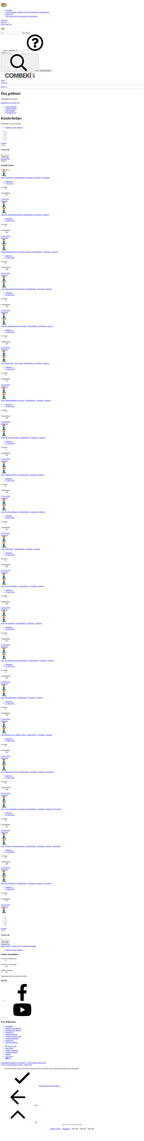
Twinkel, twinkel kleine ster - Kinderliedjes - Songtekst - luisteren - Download (33, 846)
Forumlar (8, 10)
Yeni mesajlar (33, 12)
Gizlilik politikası (11, 1052)
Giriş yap (4, 83)
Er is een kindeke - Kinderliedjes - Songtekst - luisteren (24, 586)
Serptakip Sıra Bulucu (13, 1030)
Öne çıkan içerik (11, 16)
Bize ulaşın (9, 1048)
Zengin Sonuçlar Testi (13, 1036)
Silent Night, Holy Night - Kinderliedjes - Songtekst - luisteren (27, 363)
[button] (35, 50)
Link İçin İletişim (11, 1042)
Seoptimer (9, 1026)
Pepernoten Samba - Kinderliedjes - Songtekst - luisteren (25, 438)
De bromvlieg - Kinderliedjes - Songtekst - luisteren (23, 623)
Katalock (66, 1128)
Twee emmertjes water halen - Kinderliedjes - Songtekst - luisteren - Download (33, 809)
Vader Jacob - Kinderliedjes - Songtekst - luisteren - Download (27, 178)
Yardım (8, 1054)
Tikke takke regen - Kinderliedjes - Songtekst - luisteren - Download (29, 772)
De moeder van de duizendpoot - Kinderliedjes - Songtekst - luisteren (29, 660)
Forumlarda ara (43, 12)
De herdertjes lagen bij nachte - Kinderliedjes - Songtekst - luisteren (29, 326)
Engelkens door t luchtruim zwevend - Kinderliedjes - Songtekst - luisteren (31, 252)
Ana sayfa (9, 1056)
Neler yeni (9, 14)
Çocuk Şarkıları (11, 12)
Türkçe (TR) (12, 1046)
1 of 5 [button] (3, 145)
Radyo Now (55, 1128)
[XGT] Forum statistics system (16, 1065)
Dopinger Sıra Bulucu (13, 1028)
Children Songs (22, 12)
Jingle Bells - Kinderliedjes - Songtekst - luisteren (22, 549)
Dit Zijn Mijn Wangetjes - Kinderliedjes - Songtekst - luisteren (27, 215)
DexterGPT (9, 1032)
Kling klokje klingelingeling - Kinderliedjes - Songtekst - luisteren (28, 289)
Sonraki (3, 143)
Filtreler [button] (3, 161)
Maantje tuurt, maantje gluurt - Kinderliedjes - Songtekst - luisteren (28, 735)
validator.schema (11, 1034)
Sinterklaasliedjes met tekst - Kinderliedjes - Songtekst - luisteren (28, 400)
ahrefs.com (9, 1040)
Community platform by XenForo (23, 1063)
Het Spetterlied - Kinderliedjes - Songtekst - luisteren (23, 698)
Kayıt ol (4, 87)
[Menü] (2, 2)
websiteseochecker (12, 1038)
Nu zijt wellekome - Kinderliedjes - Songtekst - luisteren (25, 512)
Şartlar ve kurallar (11, 1050)
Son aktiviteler (32, 16)
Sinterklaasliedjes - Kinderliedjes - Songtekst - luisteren (24, 475)
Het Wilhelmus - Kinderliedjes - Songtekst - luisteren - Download (28, 883)
